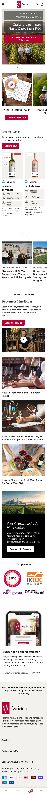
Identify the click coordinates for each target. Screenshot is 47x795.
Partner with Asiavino (20, 549)
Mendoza (33, 193)
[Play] (23, 340)
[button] (42, 4)
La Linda (11, 181)
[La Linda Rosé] (35, 165)
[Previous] (17, 66)
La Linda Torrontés (7, 188)
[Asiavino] (23, 4)
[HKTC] (34, 578)
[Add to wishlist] (10, 174)
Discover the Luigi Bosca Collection (23, 38)
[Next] (29, 66)
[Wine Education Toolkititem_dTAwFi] (17, 89)
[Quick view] (14, 174)
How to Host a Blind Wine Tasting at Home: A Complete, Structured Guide (22, 438)
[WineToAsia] (12, 592)
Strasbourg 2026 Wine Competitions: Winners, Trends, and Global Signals (16, 274)
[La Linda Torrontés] (12, 165)
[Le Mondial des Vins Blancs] (34, 592)
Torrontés (15, 198)
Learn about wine (13, 322)
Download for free (17, 117)
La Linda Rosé (32, 186)
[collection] (18, 791)
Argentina (10, 194)
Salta (17, 194)
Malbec (36, 197)
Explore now (11, 145)
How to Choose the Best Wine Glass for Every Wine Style (22, 482)
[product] (6, 791)
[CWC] (12, 578)
